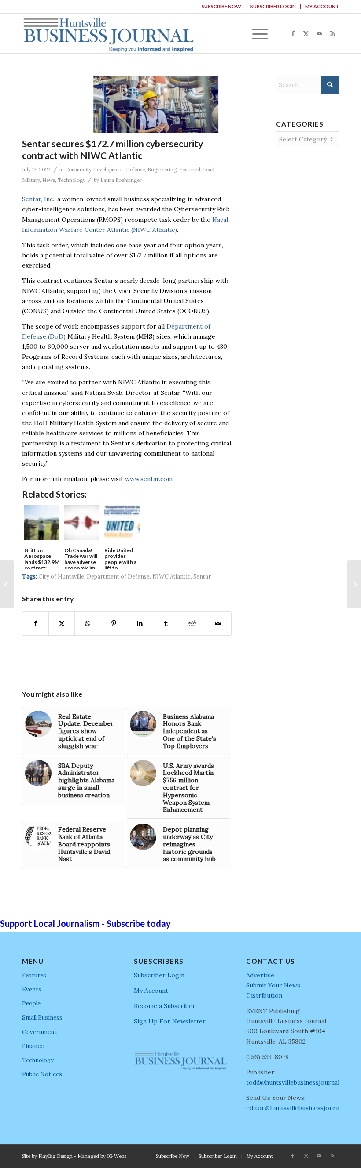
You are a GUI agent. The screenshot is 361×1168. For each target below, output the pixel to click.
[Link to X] (306, 33)
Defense (135, 169)
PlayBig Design (55, 1156)
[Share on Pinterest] (114, 623)
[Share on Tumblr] (166, 623)
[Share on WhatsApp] (87, 623)
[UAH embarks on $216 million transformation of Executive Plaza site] (354, 584)
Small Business (42, 1017)
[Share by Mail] (218, 623)
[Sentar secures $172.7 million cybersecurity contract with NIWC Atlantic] (156, 104)
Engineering (162, 169)
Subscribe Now (221, 6)
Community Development (94, 169)
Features (34, 975)
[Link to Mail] (319, 33)
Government (39, 1032)
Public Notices (42, 1074)
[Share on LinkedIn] (140, 623)
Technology (71, 180)
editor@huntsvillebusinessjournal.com (302, 1108)
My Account (322, 6)
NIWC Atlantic (171, 576)
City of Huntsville (61, 576)
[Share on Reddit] (192, 623)
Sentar (202, 576)
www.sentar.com (149, 479)
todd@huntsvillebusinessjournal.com (299, 1082)
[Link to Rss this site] (332, 33)
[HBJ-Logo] (108, 33)
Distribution (264, 995)
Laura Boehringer (121, 180)
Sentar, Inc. (38, 199)
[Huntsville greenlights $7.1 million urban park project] (7, 584)
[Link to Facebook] (292, 33)
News (48, 180)
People (31, 1003)
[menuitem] (221, 6)
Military (31, 180)
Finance (33, 1046)
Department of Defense (118, 576)
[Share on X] (61, 623)
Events (31, 989)
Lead (208, 169)
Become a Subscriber (164, 1006)
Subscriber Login (273, 6)
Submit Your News (273, 985)
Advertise (260, 975)
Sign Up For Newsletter (170, 1021)
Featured (189, 169)
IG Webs (116, 1156)
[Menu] (255, 33)
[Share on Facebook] (35, 623)
